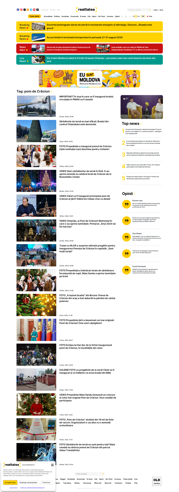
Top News (67, 483)
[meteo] (130, 16)
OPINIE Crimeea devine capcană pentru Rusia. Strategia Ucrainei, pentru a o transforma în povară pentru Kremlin (145, 271)
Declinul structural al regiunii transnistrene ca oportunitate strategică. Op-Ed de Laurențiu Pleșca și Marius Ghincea (146, 219)
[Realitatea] (97, 9)
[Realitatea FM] (136, 16)
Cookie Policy (14, 487)
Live (150, 16)
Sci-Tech (101, 16)
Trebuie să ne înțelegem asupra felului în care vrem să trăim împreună (145, 251)
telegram (31, 10)
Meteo (77, 483)
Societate (65, 16)
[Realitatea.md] (156, 481)
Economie (75, 16)
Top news (130, 123)
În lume (83, 16)
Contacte (44, 10)
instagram (21, 10)
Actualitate (48, 16)
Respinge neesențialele (28, 483)
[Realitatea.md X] (24, 9)
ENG (156, 10)
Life (89, 16)
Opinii (117, 16)
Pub (58, 10)
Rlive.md (97, 483)
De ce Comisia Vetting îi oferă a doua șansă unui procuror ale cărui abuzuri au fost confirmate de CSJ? (146, 205)
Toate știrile (34, 16)
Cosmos (110, 16)
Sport (94, 16)
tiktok (37, 10)
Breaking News (24, 26)
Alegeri (63, 479)
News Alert (23, 48)
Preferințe (46, 483)
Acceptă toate (10, 483)
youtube (34, 10)
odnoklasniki (28, 10)
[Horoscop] (122, 16)
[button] (52, 465)
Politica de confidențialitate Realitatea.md (32, 487)
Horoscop (87, 483)
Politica (57, 16)
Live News (23, 59)
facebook (18, 10)
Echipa (52, 10)
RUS (161, 10)
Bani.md (108, 483)
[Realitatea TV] (143, 16)
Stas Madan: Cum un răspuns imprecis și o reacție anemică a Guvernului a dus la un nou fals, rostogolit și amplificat (146, 238)
